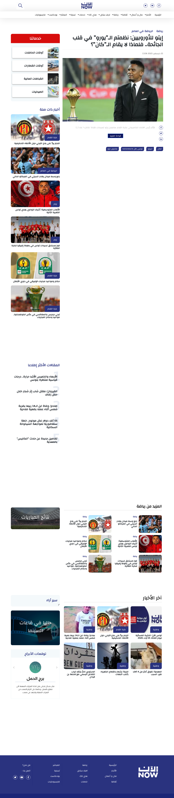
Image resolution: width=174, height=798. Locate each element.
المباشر (64, 15)
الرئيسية (158, 15)
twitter (15, 777)
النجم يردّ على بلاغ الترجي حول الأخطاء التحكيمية (37, 143)
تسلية (73, 15)
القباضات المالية (34, 78)
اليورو (150, 149)
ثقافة (125, 15)
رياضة (116, 15)
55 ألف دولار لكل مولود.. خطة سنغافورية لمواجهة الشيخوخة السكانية (38, 424)
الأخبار (148, 15)
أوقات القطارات (34, 65)
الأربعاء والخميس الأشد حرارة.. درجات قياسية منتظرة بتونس (35, 378)
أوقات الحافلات (34, 52)
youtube (22, 777)
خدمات (82, 15)
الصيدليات (37, 91)
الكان (160, 149)
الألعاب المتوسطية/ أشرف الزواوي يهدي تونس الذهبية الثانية (37, 211)
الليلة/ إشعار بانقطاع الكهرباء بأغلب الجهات (114, 673)
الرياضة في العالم (142, 31)
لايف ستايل (105, 15)
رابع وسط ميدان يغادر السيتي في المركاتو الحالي (36, 176)
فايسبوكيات (40, 15)
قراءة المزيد (115, 136)
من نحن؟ (26, 765)
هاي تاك (93, 15)
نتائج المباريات (35, 517)
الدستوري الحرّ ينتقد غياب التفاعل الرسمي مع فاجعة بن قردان (81, 674)
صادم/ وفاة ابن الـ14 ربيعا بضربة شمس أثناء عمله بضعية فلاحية (38, 407)
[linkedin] (161, 140)
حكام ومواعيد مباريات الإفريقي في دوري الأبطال (36, 281)
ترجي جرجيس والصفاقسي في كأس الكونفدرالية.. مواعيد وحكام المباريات (36, 315)
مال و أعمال (137, 15)
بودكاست (53, 15)
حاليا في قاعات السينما (35, 626)
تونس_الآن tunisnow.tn (132, 149)
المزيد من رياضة (149, 506)
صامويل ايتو (112, 149)
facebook (28, 777)
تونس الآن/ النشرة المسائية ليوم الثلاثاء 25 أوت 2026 (149, 636)
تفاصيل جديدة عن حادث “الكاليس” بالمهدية (37, 440)
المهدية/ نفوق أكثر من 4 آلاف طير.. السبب (147, 673)
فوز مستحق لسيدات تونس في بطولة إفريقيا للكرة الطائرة (35, 247)
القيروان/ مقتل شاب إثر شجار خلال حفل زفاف (37, 393)
